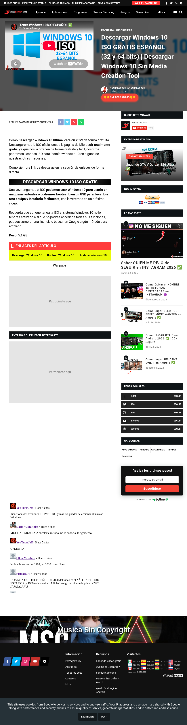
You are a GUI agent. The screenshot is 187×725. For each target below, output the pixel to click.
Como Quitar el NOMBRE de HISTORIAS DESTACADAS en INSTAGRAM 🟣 (163, 289)
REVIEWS (172, 450)
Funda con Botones (109, 3)
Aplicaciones (60, 12)
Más (160, 12)
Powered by (143, 499)
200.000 (135, 429)
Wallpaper (60, 265)
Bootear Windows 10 (60, 255)
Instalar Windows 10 (93, 255)
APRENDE (144, 450)
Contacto (70, 678)
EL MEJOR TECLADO (59, 3)
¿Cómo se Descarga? (108, 666)
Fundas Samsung (106, 672)
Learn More (87, 716)
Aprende (41, 12)
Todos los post (73, 672)
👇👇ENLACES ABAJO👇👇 (120, 97)
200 (133, 412)
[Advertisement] (60, 301)
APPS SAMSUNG (129, 450)
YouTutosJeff (118, 87)
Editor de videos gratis (108, 661)
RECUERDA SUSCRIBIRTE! (117, 30)
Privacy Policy (73, 661)
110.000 (135, 420)
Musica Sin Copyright (93, 629)
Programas (80, 12)
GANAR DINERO (158, 450)
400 (133, 404)
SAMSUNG (127, 456)
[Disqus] (60, 452)
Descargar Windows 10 (27, 255)
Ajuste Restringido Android (106, 690)
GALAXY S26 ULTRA (139, 156)
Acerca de (71, 666)
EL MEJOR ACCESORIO (83, 3)
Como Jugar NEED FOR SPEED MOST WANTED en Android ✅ (163, 314)
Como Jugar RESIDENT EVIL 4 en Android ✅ (161, 361)
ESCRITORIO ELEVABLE (34, 3)
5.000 (133, 396)
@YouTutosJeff (136, 87)
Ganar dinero (143, 12)
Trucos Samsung (104, 12)
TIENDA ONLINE (148, 3)
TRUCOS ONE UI (12, 3)
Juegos (125, 12)
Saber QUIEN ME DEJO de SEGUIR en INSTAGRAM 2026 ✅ (151, 265)
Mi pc (68, 684)
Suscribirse (152, 488)
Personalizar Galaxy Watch (107, 680)
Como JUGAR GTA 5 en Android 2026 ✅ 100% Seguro (162, 339)
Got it (104, 716)
